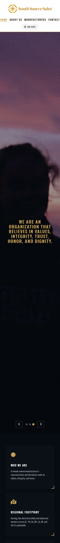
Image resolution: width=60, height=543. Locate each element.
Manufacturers (35, 20)
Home (3, 20)
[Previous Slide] (19, 424)
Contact (54, 20)
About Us (16, 20)
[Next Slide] (40, 424)
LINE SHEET (31, 26)
